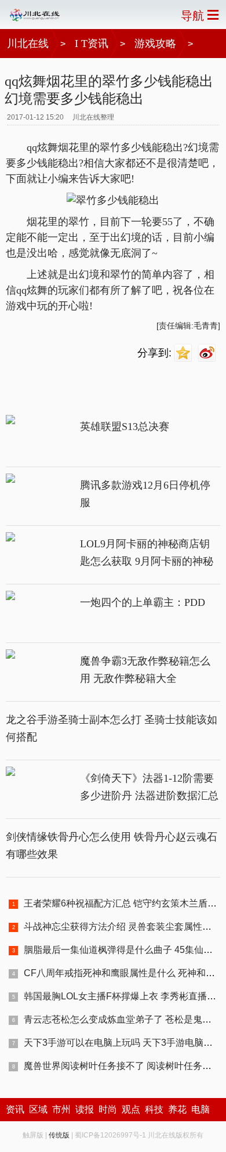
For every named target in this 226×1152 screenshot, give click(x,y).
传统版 (59, 1135)
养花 (177, 1109)
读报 (84, 1109)
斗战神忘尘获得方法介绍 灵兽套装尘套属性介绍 (122, 926)
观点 (131, 1109)
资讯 (15, 1109)
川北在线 (28, 43)
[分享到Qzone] (184, 353)
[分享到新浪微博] (208, 353)
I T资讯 (91, 43)
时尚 (108, 1109)
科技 (154, 1109)
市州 (61, 1109)
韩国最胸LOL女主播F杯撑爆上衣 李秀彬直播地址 (124, 996)
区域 (38, 1109)
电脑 (200, 1109)
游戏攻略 (155, 43)
